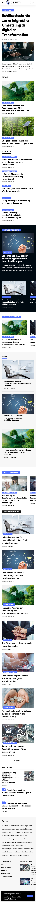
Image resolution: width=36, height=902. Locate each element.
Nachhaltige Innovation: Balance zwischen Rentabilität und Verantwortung (16, 714)
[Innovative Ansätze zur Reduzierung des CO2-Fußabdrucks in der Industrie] (18, 91)
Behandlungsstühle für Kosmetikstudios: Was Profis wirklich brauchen (13, 302)
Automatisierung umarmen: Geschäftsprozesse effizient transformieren (14, 749)
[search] (27, 2)
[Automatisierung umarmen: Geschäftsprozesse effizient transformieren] (18, 733)
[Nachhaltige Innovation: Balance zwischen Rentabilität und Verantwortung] (18, 698)
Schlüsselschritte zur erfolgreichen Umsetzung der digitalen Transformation (16, 25)
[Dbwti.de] (13, 2)
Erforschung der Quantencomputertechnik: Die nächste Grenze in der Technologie (14, 499)
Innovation (6, 186)
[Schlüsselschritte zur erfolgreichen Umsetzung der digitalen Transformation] (18, 51)
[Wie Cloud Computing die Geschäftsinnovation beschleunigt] (25, 881)
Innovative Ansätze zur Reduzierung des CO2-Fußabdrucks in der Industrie (15, 108)
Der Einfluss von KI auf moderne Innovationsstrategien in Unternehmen (17, 162)
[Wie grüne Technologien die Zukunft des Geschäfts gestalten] (18, 126)
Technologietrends (9, 157)
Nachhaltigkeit (8, 103)
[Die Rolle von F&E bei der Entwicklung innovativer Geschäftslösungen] (18, 243)
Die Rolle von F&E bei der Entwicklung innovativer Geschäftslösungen (15, 258)
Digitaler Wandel (10, 672)
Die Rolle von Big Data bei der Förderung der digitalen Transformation (15, 679)
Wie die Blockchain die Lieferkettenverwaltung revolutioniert (12, 176)
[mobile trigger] (3, 2)
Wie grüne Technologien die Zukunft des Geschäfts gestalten (17, 142)
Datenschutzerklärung (9, 897)
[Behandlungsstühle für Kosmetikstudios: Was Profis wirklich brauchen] (14, 288)
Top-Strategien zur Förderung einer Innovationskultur (16, 202)
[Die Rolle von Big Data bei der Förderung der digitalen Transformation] (18, 662)
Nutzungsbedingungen (9, 899)
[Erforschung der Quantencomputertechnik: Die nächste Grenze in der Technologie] (14, 483)
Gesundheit (7, 297)
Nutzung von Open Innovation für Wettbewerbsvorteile (17, 189)
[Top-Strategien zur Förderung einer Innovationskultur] (18, 630)
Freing (6, 39)
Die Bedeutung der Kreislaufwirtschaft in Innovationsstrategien (11, 215)
